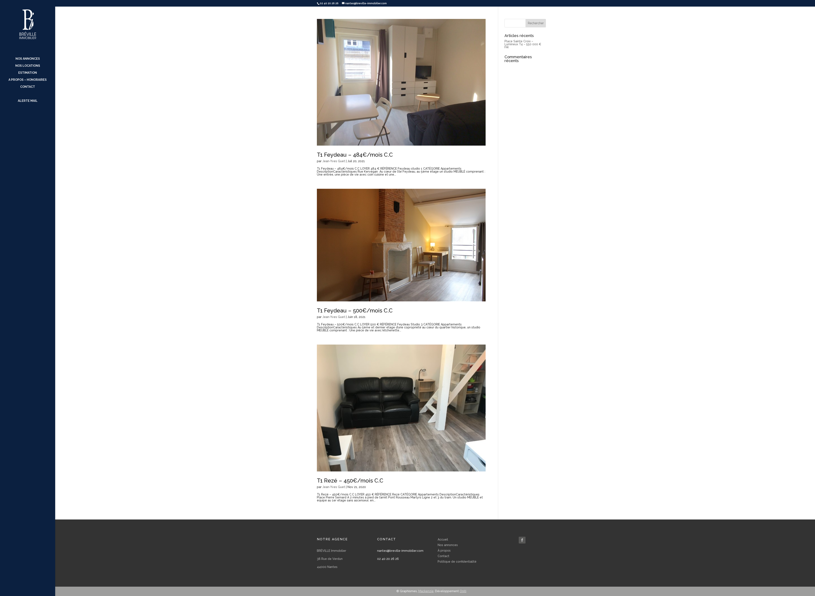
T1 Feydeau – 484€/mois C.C (355, 155)
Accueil (443, 539)
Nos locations (27, 65)
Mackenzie (426, 591)
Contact (27, 86)
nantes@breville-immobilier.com (400, 550)
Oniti (463, 591)
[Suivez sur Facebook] (522, 540)
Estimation (27, 72)
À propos (444, 550)
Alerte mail (28, 100)
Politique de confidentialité (457, 561)
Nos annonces (27, 58)
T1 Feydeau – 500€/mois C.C (355, 310)
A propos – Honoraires (27, 79)
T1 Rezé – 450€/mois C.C (350, 480)
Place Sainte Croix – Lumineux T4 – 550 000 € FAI (522, 44)
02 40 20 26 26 (388, 559)
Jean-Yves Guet (333, 161)
